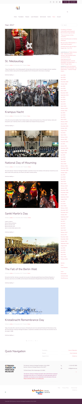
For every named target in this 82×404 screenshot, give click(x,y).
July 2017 (63, 221)
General (62, 263)
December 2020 (64, 148)
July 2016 (63, 248)
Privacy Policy (65, 387)
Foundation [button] (21, 16)
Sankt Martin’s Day (16, 213)
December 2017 (64, 210)
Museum (44, 353)
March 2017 (63, 230)
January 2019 (64, 188)
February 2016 (64, 259)
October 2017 (64, 214)
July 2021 (63, 143)
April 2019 (63, 181)
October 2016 (64, 241)
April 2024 (63, 104)
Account (59, 16)
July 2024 (63, 97)
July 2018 (63, 201)
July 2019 (63, 174)
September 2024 (64, 95)
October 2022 (64, 128)
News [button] (54, 16)
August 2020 (64, 152)
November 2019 (64, 170)
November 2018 (64, 192)
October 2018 (64, 194)
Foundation (44, 350)
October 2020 (64, 150)
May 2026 (63, 77)
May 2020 (63, 159)
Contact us (74, 356)
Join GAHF (73, 2)
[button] (67, 12)
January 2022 (64, 139)
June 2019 (63, 177)
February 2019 (64, 186)
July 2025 (63, 86)
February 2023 (64, 121)
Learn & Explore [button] (34, 16)
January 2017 (64, 234)
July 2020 (63, 155)
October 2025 (64, 84)
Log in (62, 271)
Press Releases (64, 267)
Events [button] (49, 16)
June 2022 (63, 132)
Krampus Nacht (14, 112)
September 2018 (64, 197)
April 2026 (63, 79)
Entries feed (63, 273)
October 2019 (64, 172)
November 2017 (64, 212)
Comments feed (64, 276)
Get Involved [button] (43, 16)
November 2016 (64, 239)
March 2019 (63, 183)
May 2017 (63, 225)
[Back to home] (18, 8)
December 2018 (64, 190)
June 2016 (63, 250)
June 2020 (63, 157)
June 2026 (63, 75)
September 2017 (64, 217)
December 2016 (64, 237)
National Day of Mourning (20, 163)
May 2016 (63, 252)
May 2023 (63, 117)
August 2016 (64, 245)
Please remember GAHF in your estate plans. (34, 378)
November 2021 (64, 141)
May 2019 (63, 179)
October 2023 (64, 110)
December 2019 (64, 168)
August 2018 (64, 199)
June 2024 (63, 99)
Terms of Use (74, 387)
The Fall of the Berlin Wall (21, 269)
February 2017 (64, 232)
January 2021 (64, 146)
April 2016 (63, 254)
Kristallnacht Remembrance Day (24, 320)
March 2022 (63, 135)
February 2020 (64, 166)
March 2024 (63, 106)
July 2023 (63, 112)
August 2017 (64, 219)
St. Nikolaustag (14, 61)
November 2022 (64, 126)
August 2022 (64, 130)
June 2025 (63, 88)
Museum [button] (27, 16)
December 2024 (64, 93)
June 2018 (63, 203)
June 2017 (63, 223)
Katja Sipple (63, 59)
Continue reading (9, 75)
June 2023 (63, 115)
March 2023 (63, 119)
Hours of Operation (72, 350)
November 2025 (64, 81)
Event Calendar (73, 353)
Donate (65, 2)
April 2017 (63, 228)
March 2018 (63, 206)
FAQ (59, 387)
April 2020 (63, 161)
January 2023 (64, 124)
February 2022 (64, 137)
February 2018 (64, 208)
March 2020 (63, 163)
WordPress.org (64, 278)
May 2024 (63, 101)
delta (11, 65)
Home (15, 16)
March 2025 (63, 90)
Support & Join (45, 356)
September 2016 (64, 243)
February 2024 (64, 108)
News (28, 65)
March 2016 (63, 256)
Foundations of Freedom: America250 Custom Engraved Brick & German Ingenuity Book (68, 31)
